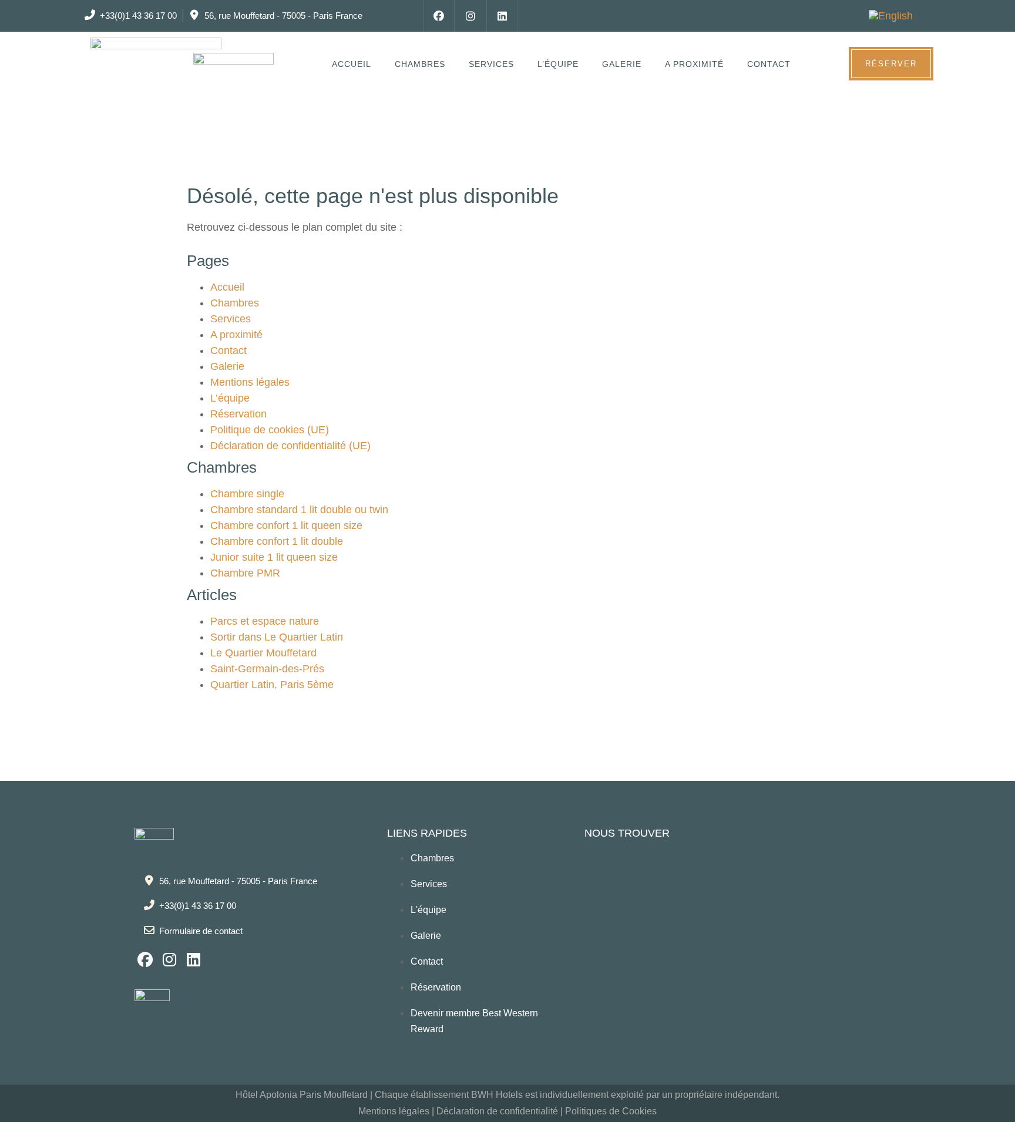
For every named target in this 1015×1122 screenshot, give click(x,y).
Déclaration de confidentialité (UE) (290, 446)
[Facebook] (439, 16)
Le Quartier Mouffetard (263, 653)
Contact (769, 64)
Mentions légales (250, 382)
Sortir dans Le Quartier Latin (276, 637)
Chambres (420, 64)
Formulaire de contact (201, 931)
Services (491, 64)
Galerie (621, 64)
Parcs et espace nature (264, 621)
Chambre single (247, 494)
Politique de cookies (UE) (269, 430)
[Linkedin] (502, 16)
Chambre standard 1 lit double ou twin (299, 509)
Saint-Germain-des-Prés (267, 669)
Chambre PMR (245, 573)
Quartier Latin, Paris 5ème (272, 684)
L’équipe (558, 64)
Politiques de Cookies (611, 1111)
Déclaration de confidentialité (497, 1111)
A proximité (694, 64)
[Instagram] (470, 16)
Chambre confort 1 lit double (276, 541)
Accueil (351, 64)
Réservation (238, 414)
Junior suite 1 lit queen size (274, 557)
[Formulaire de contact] (149, 930)
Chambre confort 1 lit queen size (286, 525)
